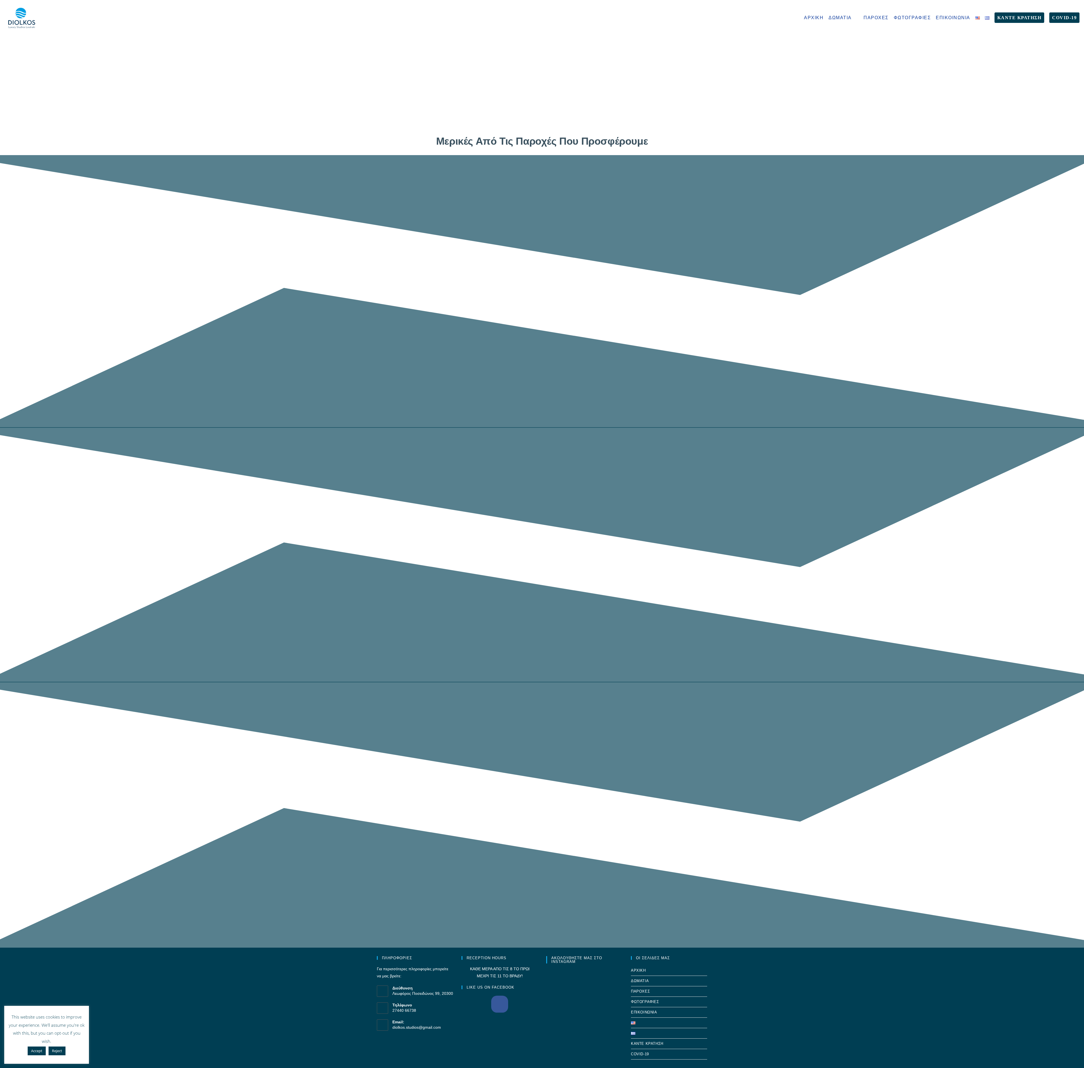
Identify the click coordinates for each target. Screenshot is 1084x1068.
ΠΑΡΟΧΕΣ (640, 991)
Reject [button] (57, 1050)
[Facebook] (499, 1004)
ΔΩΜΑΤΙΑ (640, 981)
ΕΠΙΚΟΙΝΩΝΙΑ (644, 1012)
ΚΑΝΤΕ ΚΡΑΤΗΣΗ (647, 1043)
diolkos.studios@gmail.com (416, 1027)
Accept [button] (36, 1050)
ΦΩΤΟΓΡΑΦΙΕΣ (645, 1002)
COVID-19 (640, 1054)
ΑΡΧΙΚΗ (638, 970)
